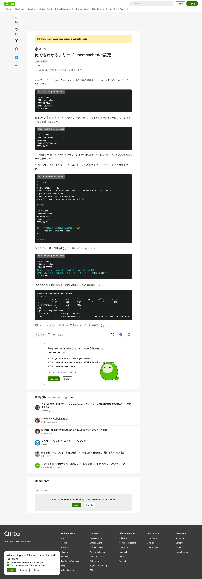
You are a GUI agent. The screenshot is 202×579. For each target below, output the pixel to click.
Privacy (64, 547)
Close (36, 570)
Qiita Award (95, 561)
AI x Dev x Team (119, 9)
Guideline (65, 552)
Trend (9, 9)
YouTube (122, 556)
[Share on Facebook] (16, 49)
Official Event (45, 9)
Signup (192, 3)
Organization (82, 9)
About (64, 538)
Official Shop (153, 547)
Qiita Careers (99, 9)
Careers (179, 543)
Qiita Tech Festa (97, 556)
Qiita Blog (180, 547)
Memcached (41, 61)
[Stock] (16, 29)
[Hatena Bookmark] (16, 57)
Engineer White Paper (99, 565)
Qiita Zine (151, 543)
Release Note (96, 538)
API (91, 570)
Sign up (23, 570)
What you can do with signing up (62, 372)
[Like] (16, 17)
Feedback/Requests (70, 561)
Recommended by (56, 397)
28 (16, 22)
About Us (180, 538)
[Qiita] (9, 4)
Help (63, 565)
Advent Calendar (97, 552)
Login (180, 3)
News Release (182, 552)
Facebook (122, 552)
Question (31, 9)
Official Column (64, 9)
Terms (64, 543)
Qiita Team (152, 538)
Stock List (19, 9)
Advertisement (67, 570)
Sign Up (89, 505)
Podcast (122, 561)
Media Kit (65, 556)
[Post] (16, 41)
